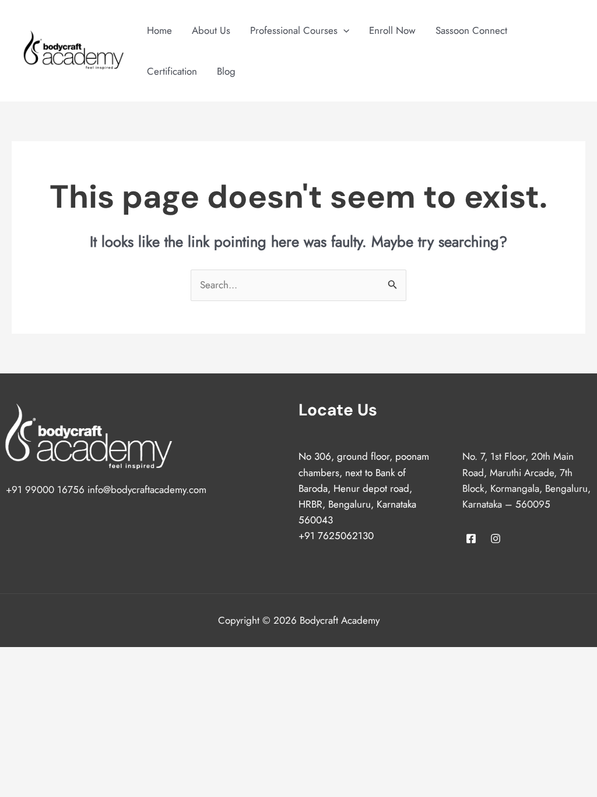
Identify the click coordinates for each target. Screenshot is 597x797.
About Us (211, 30)
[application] (343, 30)
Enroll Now (392, 30)
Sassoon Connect (471, 30)
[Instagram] (495, 538)
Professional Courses (294, 30)
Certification (172, 71)
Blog (226, 71)
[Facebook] (471, 538)
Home (159, 30)
